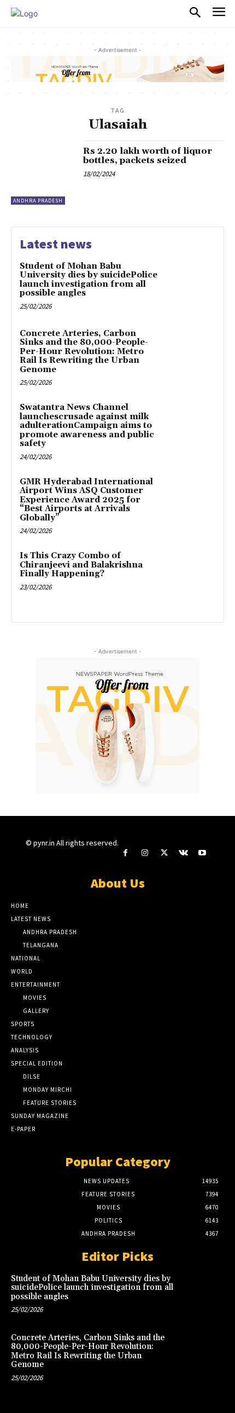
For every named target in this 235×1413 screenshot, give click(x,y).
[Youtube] (202, 853)
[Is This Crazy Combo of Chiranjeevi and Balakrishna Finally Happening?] (189, 574)
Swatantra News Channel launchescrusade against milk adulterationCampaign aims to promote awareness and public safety (87, 425)
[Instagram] (144, 853)
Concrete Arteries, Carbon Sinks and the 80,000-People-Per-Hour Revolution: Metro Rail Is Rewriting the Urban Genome (84, 351)
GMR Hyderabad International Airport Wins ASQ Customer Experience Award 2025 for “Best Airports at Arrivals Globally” (86, 500)
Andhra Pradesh (38, 200)
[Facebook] (125, 853)
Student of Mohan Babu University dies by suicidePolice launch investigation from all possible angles (88, 280)
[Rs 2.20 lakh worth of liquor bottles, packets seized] (43, 173)
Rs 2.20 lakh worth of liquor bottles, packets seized (147, 156)
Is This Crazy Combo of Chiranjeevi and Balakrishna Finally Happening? (81, 565)
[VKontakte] (183, 853)
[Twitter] (164, 853)
